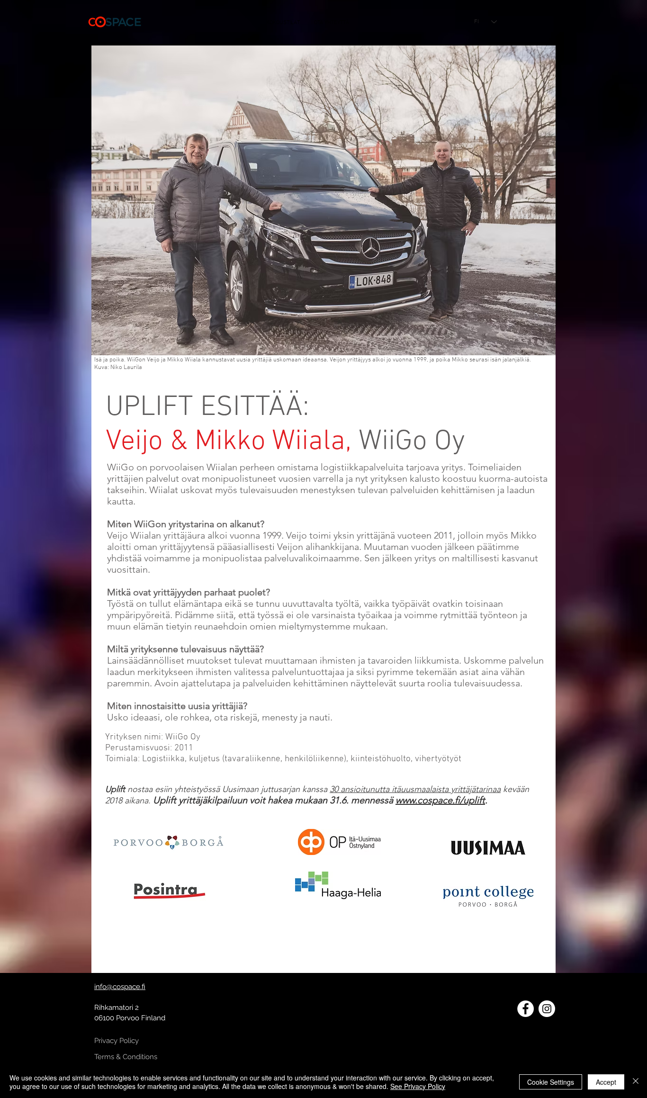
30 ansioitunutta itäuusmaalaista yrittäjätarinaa (415, 789)
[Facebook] (525, 1008)
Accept (606, 1082)
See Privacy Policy (417, 1086)
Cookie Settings (550, 1082)
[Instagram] (547, 1008)
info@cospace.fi (119, 986)
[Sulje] (635, 1081)
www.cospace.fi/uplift (440, 800)
